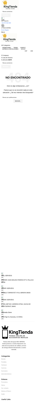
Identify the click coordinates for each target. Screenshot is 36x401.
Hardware (4, 365)
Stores (3, 385)
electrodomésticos (6, 374)
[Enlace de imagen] (18, 332)
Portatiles (3, 362)
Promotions (4, 382)
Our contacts (4, 388)
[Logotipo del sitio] (10, 4)
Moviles (3, 359)
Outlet (3, 394)
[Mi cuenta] (1, 43)
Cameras (3, 368)
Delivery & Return (6, 391)
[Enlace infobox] (6, 275)
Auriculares (4, 371)
